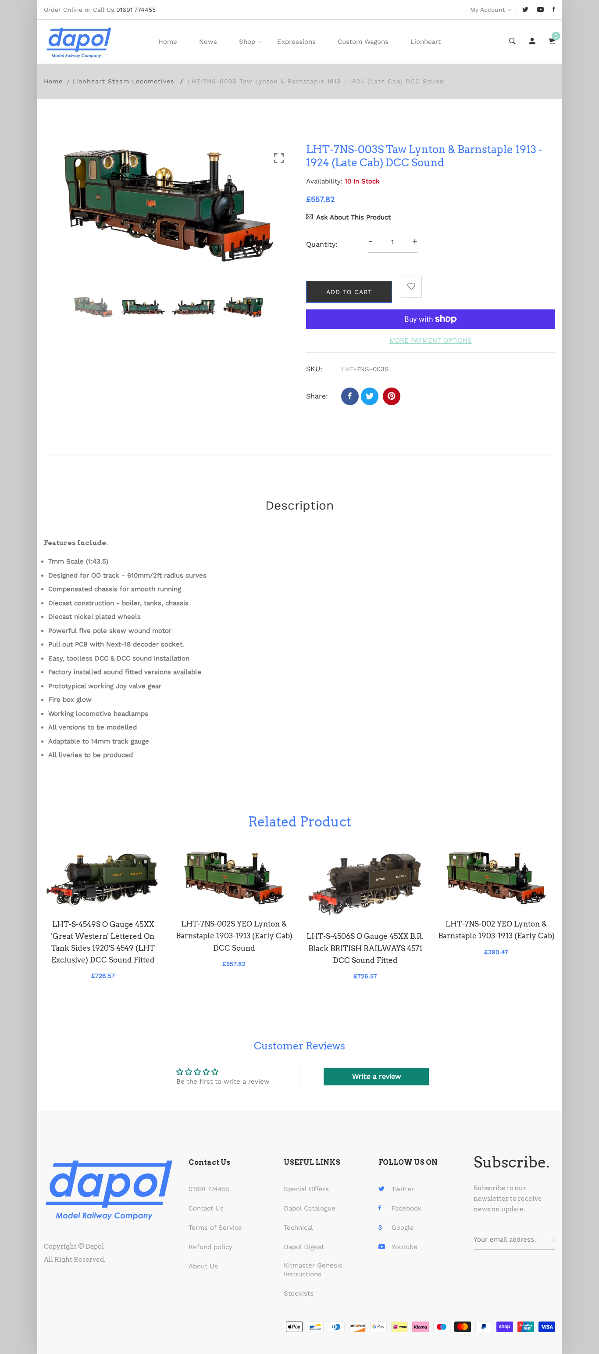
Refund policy (210, 1247)
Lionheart (425, 42)
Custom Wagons (363, 42)
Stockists (299, 1293)
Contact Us (206, 1208)
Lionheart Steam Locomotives (123, 81)
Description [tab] (299, 505)
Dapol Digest (304, 1247)
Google (403, 1228)
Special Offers (306, 1189)
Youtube (404, 1247)
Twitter (403, 1189)
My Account (487, 9)
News (208, 42)
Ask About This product (353, 217)
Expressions (296, 42)
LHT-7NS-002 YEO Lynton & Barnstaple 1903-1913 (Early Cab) (496, 929)
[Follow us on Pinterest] (391, 396)
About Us (203, 1266)
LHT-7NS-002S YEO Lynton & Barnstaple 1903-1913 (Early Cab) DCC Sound (234, 935)
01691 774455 (209, 1189)
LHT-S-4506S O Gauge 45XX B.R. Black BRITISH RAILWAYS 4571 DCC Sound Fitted (365, 948)
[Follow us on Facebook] (350, 396)
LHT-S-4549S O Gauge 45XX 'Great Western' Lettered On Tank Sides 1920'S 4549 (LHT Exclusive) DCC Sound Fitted (103, 942)
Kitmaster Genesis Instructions (313, 1269)
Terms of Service (215, 1228)
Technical (298, 1228)
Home (167, 42)
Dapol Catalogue (309, 1208)
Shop (247, 42)
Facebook (407, 1208)
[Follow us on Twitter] (369, 396)
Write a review (376, 1076)
